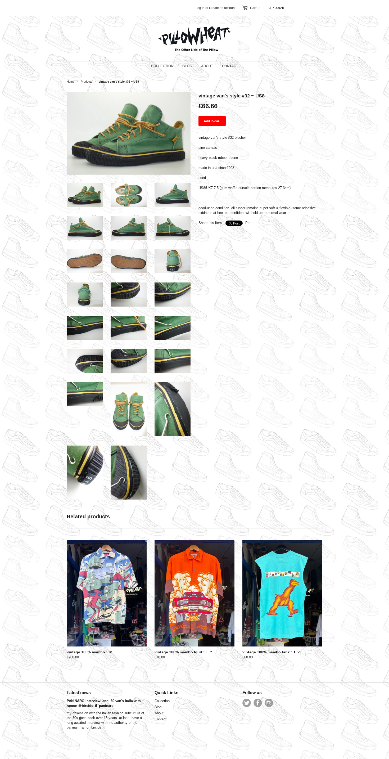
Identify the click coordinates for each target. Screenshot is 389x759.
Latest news (79, 692)
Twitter (246, 703)
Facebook (258, 703)
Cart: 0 (255, 8)
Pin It (249, 223)
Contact (160, 719)
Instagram (269, 703)
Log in (200, 8)
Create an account (222, 8)
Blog (158, 707)
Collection (162, 701)
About (159, 713)
